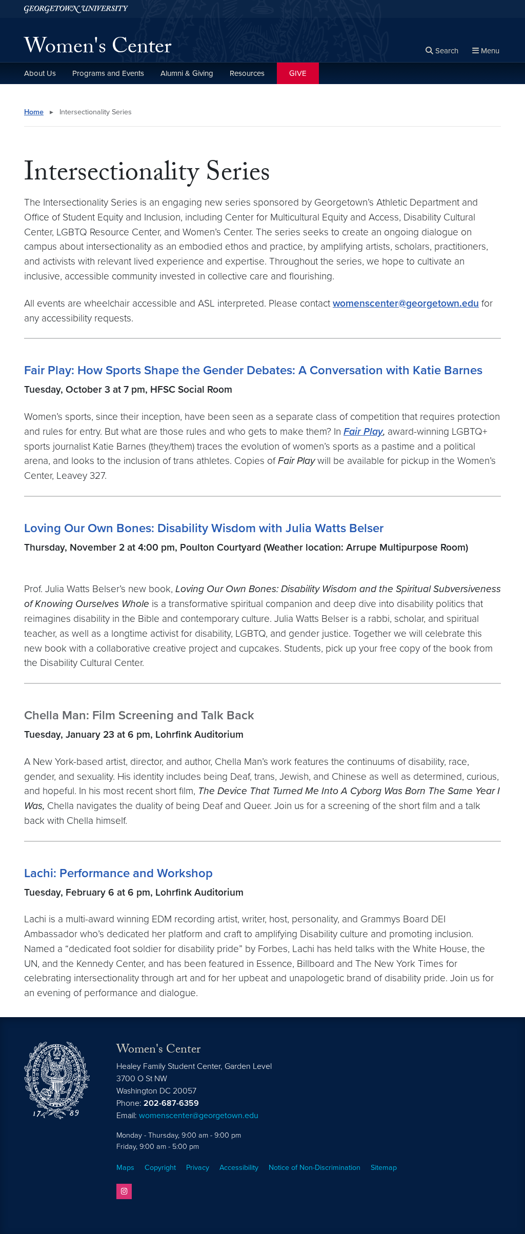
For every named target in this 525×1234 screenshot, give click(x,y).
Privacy (197, 1167)
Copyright (160, 1167)
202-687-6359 (171, 1103)
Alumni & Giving (186, 73)
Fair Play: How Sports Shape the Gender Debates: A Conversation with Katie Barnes (253, 370)
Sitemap (384, 1167)
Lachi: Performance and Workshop (118, 873)
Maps (125, 1167)
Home (34, 112)
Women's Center (97, 49)
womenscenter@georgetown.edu (406, 303)
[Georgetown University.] (76, 9)
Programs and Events (108, 73)
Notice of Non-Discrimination (314, 1167)
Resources (247, 73)
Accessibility (238, 1167)
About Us (40, 73)
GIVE (298, 73)
